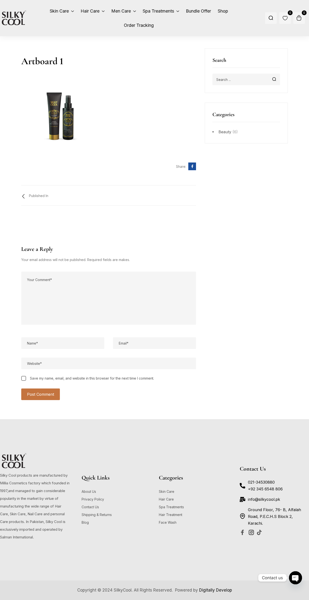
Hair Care (166, 499)
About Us (89, 491)
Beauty (224, 131)
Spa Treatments (171, 507)
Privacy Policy (93, 499)
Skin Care (166, 491)
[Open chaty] (295, 577)
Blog (85, 522)
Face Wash (167, 522)
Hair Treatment (170, 515)
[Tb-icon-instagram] (251, 532)
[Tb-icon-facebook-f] (243, 532)
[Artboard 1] (192, 166)
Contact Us (90, 507)
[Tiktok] (259, 532)
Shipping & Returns (97, 515)
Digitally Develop (215, 590)
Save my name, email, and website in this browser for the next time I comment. (92, 378)
